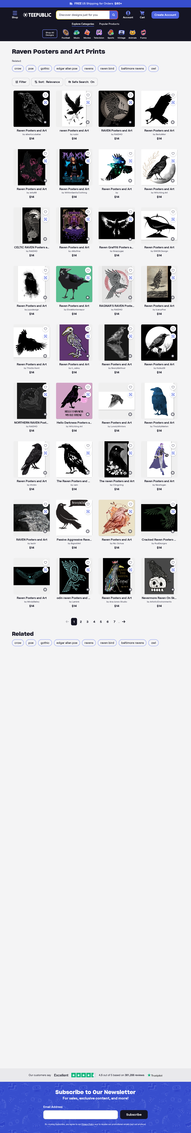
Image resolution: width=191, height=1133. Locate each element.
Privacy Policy (88, 1124)
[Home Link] (37, 15)
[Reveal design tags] (45, 122)
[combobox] (83, 15)
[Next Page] (124, 621)
